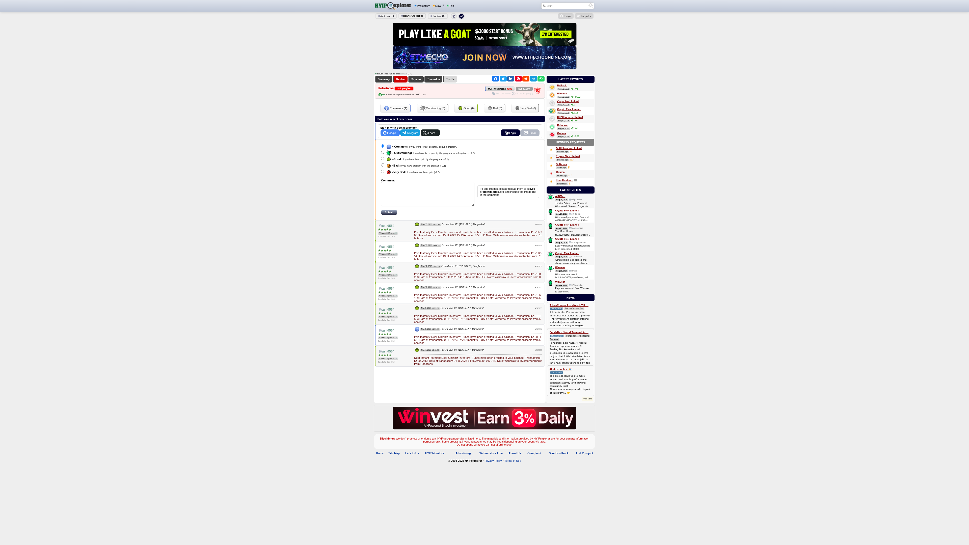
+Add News (587, 399)
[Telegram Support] (454, 18)
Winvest (562, 93)
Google (391, 132)
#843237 (538, 245)
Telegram (412, 132)
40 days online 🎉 (561, 369)
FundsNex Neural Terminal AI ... (569, 332)
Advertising (463, 453)
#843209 (538, 266)
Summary (384, 79)
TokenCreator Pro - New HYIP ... (569, 305)
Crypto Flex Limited (569, 109)
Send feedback (559, 453)
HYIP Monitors (434, 453)
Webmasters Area (491, 453)
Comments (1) (398, 108)
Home (380, 453)
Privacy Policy (493, 460)
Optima (561, 133)
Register (586, 16)
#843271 (538, 224)
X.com (431, 132)
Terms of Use (512, 460)
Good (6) (469, 108)
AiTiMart (560, 196)
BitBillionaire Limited (570, 117)
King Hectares (564, 180)
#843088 (538, 350)
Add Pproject (584, 453)
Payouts (416, 79)
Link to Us (412, 453)
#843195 (538, 287)
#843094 (538, 329)
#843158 (538, 308)
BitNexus (562, 125)
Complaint (534, 453)
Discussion (433, 79)
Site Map (394, 453)
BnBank (562, 85)
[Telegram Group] (461, 18)
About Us (514, 453)
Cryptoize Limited (568, 101)
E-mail (532, 132)
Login (567, 16)
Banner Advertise (413, 16)
